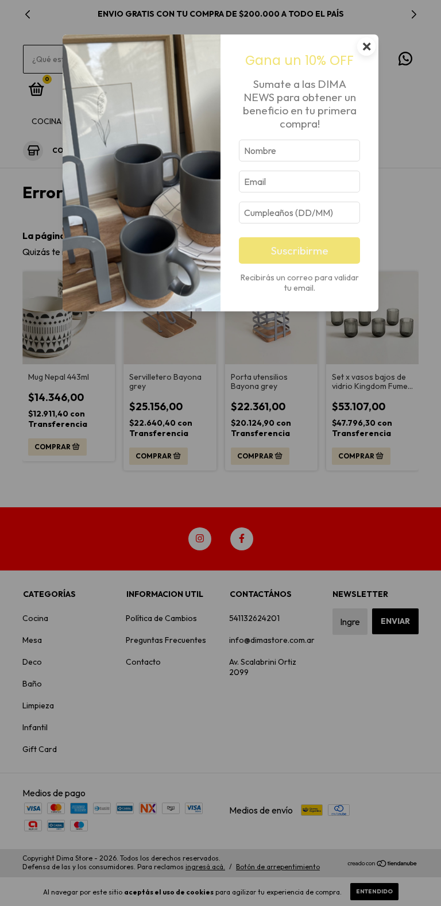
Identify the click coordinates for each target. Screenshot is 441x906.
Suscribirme (299, 250)
